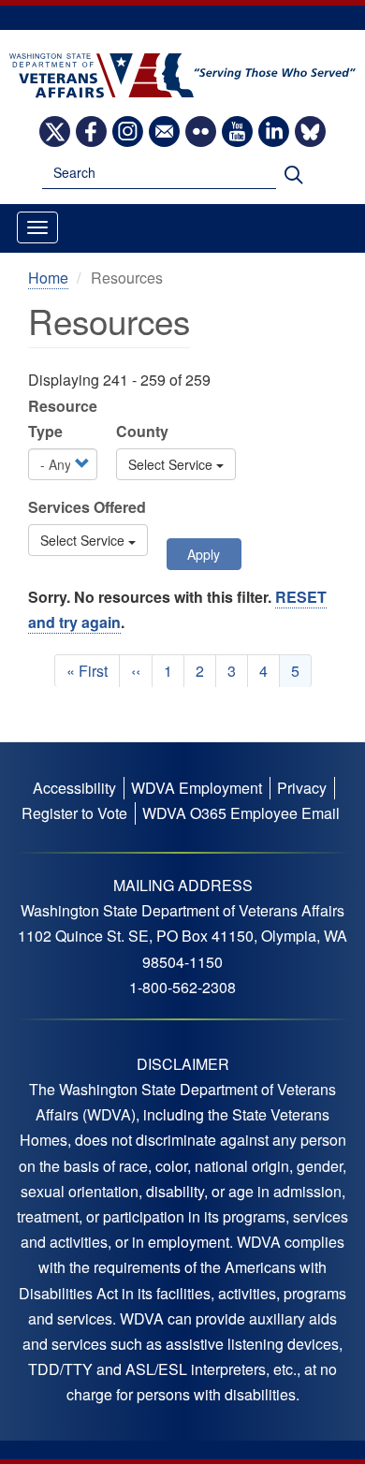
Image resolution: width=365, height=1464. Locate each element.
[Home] (183, 73)
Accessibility (74, 787)
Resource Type (62, 418)
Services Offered (87, 507)
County (142, 431)
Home (48, 277)
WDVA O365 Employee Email (241, 813)
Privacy (302, 787)
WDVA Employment (196, 787)
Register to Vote (74, 813)
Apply (203, 554)
